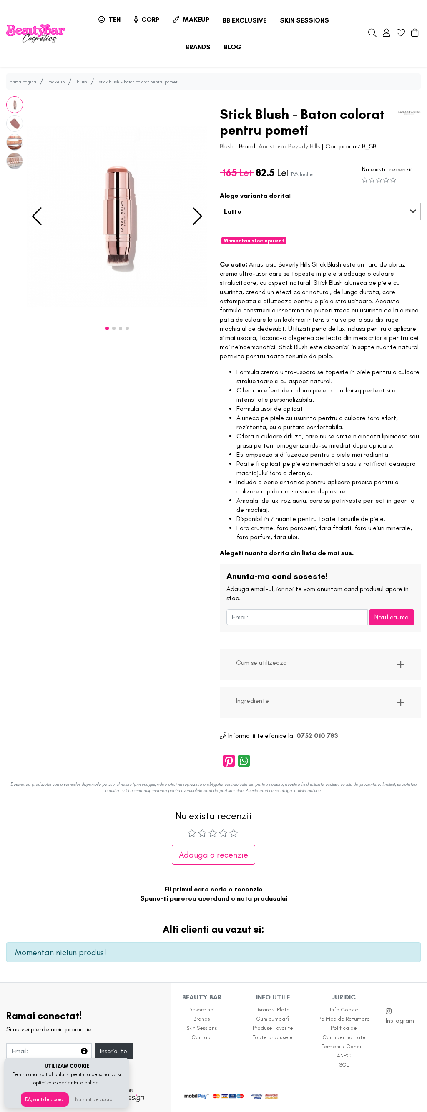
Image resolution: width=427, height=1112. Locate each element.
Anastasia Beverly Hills (289, 146)
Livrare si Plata (273, 1009)
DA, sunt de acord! (45, 1099)
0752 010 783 (317, 736)
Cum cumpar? (273, 1019)
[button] (37, 216)
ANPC (344, 1055)
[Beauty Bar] (35, 33)
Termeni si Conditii (344, 1046)
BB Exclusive (244, 20)
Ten (114, 19)
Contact (201, 1037)
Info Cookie (344, 1009)
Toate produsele (273, 1037)
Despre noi (201, 1009)
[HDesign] (129, 1097)
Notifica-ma (391, 617)
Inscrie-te (113, 1051)
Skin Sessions (304, 20)
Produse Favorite (273, 1028)
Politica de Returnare (344, 1019)
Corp (149, 19)
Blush (227, 146)
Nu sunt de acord (94, 1099)
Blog (232, 47)
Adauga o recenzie (213, 855)
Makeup (195, 19)
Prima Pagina (23, 82)
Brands (198, 47)
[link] (320, 664)
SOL (344, 1065)
